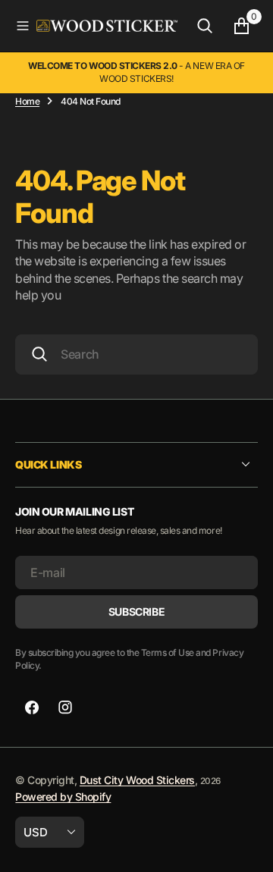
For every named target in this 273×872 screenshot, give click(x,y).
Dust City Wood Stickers (137, 779)
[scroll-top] (247, 846)
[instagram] (65, 707)
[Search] (204, 25)
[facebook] (32, 707)
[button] (22, 25)
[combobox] (136, 354)
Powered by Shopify (63, 796)
